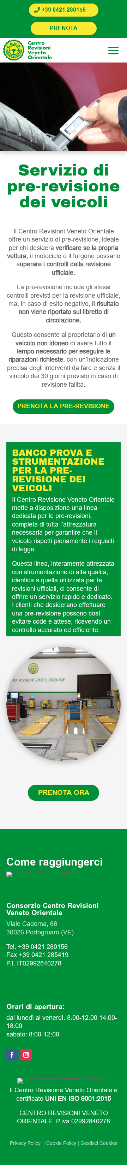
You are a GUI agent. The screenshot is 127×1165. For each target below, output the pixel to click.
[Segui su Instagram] (26, 1054)
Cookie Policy (61, 1143)
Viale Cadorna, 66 (31, 923)
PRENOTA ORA (63, 793)
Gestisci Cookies (98, 1143)
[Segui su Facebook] (12, 1054)
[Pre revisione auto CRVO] (63, 759)
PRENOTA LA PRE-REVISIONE (63, 406)
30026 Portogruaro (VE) (40, 932)
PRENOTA (64, 28)
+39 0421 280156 (64, 10)
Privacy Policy (26, 1143)
